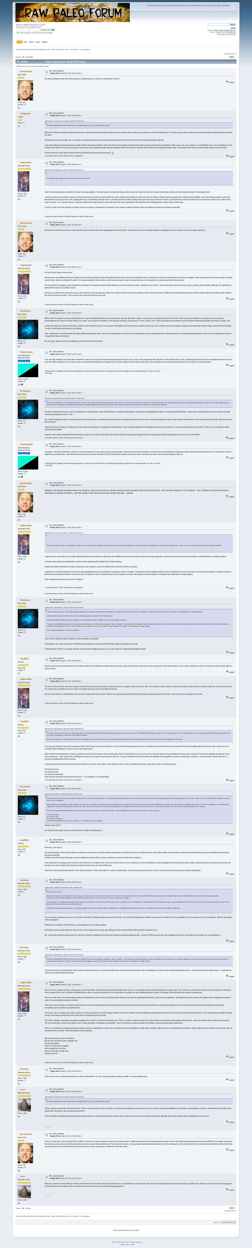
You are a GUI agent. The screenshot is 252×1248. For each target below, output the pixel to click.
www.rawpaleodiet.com (228, 30)
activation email (34, 27)
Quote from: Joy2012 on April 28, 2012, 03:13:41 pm (63, 794)
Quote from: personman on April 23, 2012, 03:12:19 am (64, 121)
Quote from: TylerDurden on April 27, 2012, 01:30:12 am (65, 398)
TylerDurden (26, 352)
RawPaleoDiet (231, 32)
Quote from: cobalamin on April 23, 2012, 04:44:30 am (64, 170)
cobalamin (25, 113)
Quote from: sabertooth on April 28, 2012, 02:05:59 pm (64, 729)
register (42, 25)
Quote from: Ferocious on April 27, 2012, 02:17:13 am (64, 533)
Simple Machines (136, 1242)
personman (26, 71)
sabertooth (25, 162)
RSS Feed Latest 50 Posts (226, 34)
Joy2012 (24, 658)
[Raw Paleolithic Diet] (22, 385)
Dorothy (24, 880)
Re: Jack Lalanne (56, 71)
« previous (227, 54)
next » (234, 54)
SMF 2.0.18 (116, 1242)
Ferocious (25, 311)
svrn (22, 1089)
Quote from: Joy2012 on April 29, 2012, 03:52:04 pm (63, 887)
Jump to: (216, 1222)
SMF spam (117, 1230)
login (36, 25)
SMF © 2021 (125, 1242)
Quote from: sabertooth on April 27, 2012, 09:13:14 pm (64, 607)
